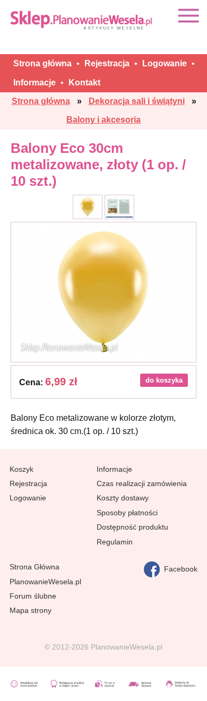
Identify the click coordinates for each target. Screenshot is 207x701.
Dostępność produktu (132, 527)
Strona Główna (34, 566)
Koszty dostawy (123, 498)
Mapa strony (30, 610)
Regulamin (115, 542)
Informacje (114, 469)
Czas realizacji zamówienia (142, 483)
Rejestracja (28, 483)
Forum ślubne (33, 596)
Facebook (178, 569)
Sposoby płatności (127, 512)
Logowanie (28, 498)
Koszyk (21, 469)
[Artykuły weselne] (82, 19)
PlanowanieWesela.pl (45, 581)
